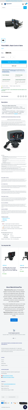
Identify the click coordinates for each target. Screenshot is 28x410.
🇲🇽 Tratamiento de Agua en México (7, 377)
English (3, 396)
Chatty (2, 361)
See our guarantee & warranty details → (6, 92)
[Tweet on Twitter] (23, 96)
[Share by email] (26, 96)
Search (2, 359)
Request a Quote (4, 365)
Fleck (2, 48)
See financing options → (6, 71)
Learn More (14, 320)
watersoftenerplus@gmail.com (9, 383)
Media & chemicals (4, 219)
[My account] (23, 4)
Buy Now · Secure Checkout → (14, 62)
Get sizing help (16, 238)
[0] (25, 4)
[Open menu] (2, 4)
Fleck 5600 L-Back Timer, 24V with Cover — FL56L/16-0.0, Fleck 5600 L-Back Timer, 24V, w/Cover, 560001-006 (10, 269)
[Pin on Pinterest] (21, 96)
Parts (12, 238)
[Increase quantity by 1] (14, 57)
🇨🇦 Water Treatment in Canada (7, 375)
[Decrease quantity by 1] (7, 57)
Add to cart (14, 65)
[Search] (25, 7)
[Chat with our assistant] (25, 407)
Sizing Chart (3, 363)
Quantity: (3, 57)
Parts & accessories (4, 220)
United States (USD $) (12, 396)
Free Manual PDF (23, 403)
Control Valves (7, 238)
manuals (16, 113)
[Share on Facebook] (18, 96)
